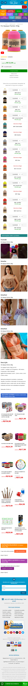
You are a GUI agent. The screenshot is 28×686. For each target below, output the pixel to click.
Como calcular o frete (7, 613)
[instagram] (14, 632)
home (6, 24)
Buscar (24, 7)
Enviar (23, 592)
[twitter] (23, 632)
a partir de (17, 419)
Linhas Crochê (12, 24)
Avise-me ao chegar (17, 123)
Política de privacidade (19, 613)
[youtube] (20, 632)
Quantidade (15, 90)
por (2, 421)
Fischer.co (3, 59)
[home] (14, 4)
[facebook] (5, 632)
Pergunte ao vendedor (7, 568)
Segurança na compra (19, 617)
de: (2, 419)
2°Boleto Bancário (18, 612)
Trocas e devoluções (19, 615)
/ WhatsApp (18, 599)
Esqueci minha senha (7, 615)
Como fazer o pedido (7, 610)
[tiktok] (17, 632)
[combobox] (14, 7)
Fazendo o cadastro (7, 612)
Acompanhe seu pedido (19, 610)
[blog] (8, 632)
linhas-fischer (20, 24)
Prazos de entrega (6, 617)
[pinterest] (11, 632)
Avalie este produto (20, 551)
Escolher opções (14, 70)
